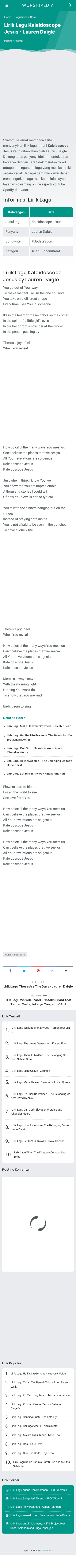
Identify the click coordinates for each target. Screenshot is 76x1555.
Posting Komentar (13, 40)
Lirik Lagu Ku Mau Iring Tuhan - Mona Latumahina (40, 1395)
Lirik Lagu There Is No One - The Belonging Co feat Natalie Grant (38, 1057)
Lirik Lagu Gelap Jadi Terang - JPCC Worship (36, 1498)
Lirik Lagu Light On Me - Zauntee (30, 1070)
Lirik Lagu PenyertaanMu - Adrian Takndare (35, 1506)
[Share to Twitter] (24, 970)
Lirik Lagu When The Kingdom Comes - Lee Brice (39, 1154)
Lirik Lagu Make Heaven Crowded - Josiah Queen (39, 726)
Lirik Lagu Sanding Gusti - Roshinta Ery (34, 1417)
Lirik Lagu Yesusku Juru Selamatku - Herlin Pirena (40, 1515)
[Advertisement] (38, 96)
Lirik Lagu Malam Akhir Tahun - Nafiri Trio (35, 1435)
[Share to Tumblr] (66, 970)
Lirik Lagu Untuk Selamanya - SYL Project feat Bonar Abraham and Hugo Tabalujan (37, 1526)
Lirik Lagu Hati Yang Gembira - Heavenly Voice (38, 1373)
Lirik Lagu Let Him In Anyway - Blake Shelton (36, 773)
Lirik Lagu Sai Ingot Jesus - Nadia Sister (34, 1426)
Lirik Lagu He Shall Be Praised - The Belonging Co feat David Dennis (39, 737)
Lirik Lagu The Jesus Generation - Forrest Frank (39, 1043)
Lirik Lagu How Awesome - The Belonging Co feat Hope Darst (39, 763)
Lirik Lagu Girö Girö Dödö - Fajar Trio (32, 1453)
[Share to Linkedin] (52, 970)
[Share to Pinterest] (38, 970)
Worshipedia (38, 5)
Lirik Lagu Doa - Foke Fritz (26, 1444)
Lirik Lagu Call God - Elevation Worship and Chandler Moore (35, 750)
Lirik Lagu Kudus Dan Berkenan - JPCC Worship (38, 1490)
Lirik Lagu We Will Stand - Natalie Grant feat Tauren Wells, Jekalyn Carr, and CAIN (38, 1002)
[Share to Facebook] (10, 970)
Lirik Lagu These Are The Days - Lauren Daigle (38, 986)
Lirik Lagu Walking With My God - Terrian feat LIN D (40, 1030)
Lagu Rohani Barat (16, 954)
